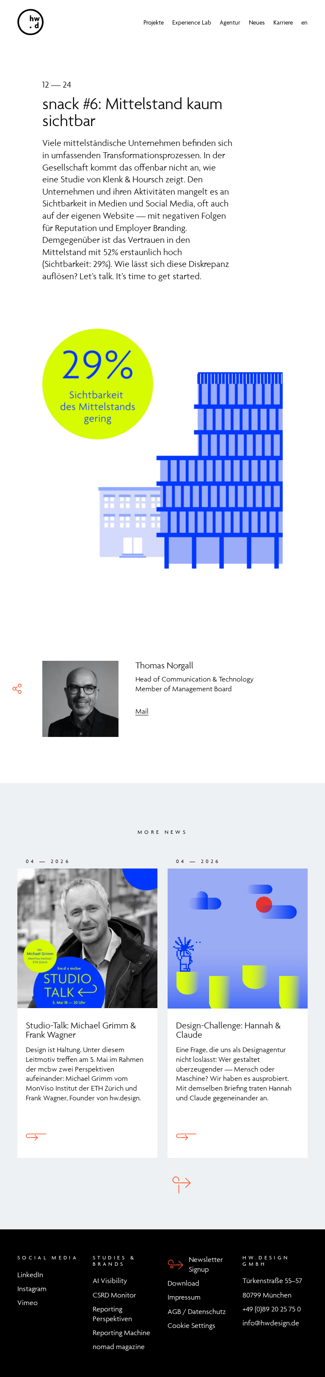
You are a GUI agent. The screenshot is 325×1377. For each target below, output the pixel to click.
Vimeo (27, 1302)
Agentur (230, 22)
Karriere (283, 22)
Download (183, 1283)
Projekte (153, 22)
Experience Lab (191, 22)
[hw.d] (30, 22)
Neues (257, 22)
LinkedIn (30, 1274)
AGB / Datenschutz (197, 1311)
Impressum (184, 1297)
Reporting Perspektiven (112, 1314)
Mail (142, 711)
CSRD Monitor (114, 1295)
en (304, 22)
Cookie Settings (191, 1325)
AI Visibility (110, 1280)
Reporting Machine (121, 1332)
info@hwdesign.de (270, 1323)
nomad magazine (119, 1346)
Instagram (32, 1288)
